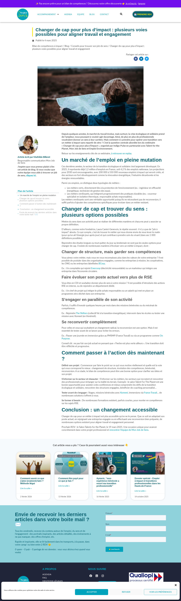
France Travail (150, 393)
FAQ (44, 578)
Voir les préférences (160, 592)
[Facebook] (90, 575)
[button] (175, 585)
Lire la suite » (26, 488)
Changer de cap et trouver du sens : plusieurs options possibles (34, 200)
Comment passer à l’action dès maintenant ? (38, 205)
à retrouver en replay (121, 153)
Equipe (80, 14)
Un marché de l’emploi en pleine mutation (38, 195)
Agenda (68, 14)
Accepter (92, 592)
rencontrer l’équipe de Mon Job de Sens (128, 430)
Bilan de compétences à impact (47, 46)
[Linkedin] (96, 575)
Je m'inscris (131, 4)
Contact (104, 14)
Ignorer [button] (141, 4)
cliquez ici (31, 175)
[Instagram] (102, 575)
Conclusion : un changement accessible (37, 209)
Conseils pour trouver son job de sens (89, 46)
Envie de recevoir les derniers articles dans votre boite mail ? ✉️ (38, 214)
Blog (92, 14)
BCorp (102, 263)
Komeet (124, 393)
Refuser (126, 592)
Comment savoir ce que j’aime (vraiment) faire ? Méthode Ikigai (32, 481)
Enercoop (96, 268)
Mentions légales (52, 581)
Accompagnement (46, 14)
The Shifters (82, 313)
